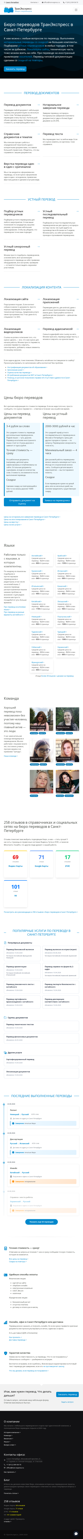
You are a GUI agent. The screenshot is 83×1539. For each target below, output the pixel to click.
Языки (6, 1442)
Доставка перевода (17, 1340)
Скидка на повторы (17, 1261)
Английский (37, 555)
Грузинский (36, 571)
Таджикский (37, 632)
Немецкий (36, 616)
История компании (11, 1432)
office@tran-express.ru (52, 2)
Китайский (36, 601)
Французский (37, 662)
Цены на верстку (11, 522)
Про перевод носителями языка (15, 608)
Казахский (61, 586)
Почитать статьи (10, 1493)
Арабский (61, 555)
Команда (7, 1435)
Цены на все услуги (12, 524)
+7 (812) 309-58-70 (71, 2)
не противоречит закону (53, 1366)
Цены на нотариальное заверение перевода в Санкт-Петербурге (31, 517)
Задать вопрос (67, 1402)
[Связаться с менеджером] (76, 1534)
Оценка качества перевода (18, 372)
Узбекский (36, 647)
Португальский (63, 616)
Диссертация (16, 1139)
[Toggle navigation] (76, 10)
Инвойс (13, 1168)
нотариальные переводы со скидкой (26, 42)
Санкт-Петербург (12, 2)
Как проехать (14, 1337)
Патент (13, 1110)
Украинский (62, 647)
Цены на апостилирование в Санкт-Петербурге (24, 519)
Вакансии (8, 1438)
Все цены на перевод (18, 1259)
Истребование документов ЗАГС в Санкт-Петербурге (29, 375)
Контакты (34, 2)
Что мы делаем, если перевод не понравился (28, 1371)
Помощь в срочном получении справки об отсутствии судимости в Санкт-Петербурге (38, 379)
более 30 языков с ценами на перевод (57, 676)
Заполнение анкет (15, 370)
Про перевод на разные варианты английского (14, 613)
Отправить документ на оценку (22, 502)
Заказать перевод (15, 68)
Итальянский (37, 586)
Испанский (62, 571)
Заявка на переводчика (57, 500)
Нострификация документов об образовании (26, 367)
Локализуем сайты (38, 49)
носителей (25, 56)
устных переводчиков (31, 45)
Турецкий (61, 632)
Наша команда (10, 756)
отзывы (7, 1521)
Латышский (62, 601)
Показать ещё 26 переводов (41, 1222)
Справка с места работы (21, 1197)
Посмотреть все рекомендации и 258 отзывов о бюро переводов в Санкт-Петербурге (40, 912)
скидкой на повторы (30, 60)
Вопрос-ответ (9, 1445)
